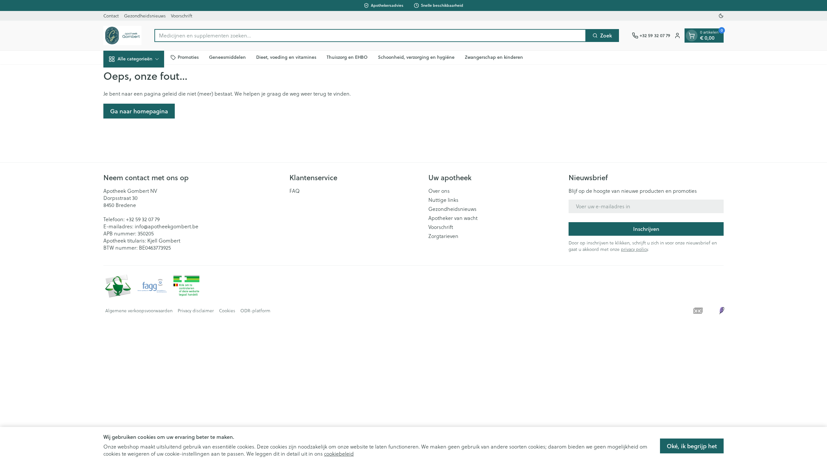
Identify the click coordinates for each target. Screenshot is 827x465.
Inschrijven (646, 228)
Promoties (188, 57)
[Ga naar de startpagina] (122, 35)
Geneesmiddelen (227, 57)
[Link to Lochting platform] (722, 311)
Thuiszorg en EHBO (347, 57)
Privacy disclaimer (196, 310)
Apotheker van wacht (452, 218)
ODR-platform (255, 310)
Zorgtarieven (443, 236)
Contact (111, 16)
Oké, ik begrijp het (692, 446)
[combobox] (370, 35)
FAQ (294, 190)
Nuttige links (443, 199)
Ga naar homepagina (139, 111)
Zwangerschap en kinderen (494, 57)
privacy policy (634, 249)
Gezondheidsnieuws (145, 16)
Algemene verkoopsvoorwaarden (139, 310)
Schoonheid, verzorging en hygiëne (416, 57)
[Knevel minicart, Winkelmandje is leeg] (691, 35)
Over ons (439, 190)
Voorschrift (181, 16)
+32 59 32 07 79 (143, 219)
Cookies (227, 310)
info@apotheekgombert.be (166, 226)
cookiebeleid (339, 453)
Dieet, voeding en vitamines (286, 57)
